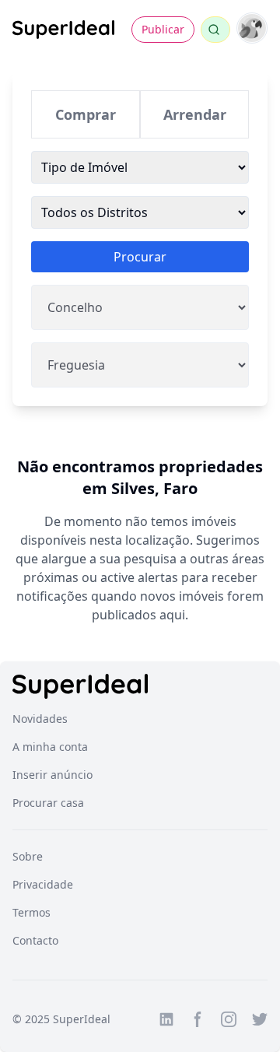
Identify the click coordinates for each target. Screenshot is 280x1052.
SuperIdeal (81, 1019)
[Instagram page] (228, 1019)
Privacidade (42, 884)
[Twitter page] (260, 1019)
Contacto (35, 940)
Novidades (40, 718)
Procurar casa (48, 802)
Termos (31, 912)
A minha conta (50, 746)
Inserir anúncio (52, 774)
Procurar (140, 256)
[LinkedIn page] (166, 1019)
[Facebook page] (197, 1019)
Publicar (163, 29)
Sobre (27, 856)
